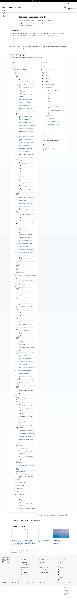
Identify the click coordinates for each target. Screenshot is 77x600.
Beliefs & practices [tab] (24, 520)
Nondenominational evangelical (25, 116)
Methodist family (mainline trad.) (25, 297)
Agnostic (47, 145)
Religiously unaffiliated (46, 133)
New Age (50, 115)
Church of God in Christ (23, 448)
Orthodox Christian (20, 485)
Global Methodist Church (24, 105)
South (42, 33)
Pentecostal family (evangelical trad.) (26, 157)
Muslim (47, 75)
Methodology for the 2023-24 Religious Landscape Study (30, 541)
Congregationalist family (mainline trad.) (27, 361)
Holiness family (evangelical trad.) (26, 222)
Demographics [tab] (15, 520)
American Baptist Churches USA (25, 290)
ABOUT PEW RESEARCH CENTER (7, 582)
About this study (29, 25)
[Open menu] (64, 7)
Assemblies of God (22, 160)
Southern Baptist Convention (24, 78)
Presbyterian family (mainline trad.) (26, 327)
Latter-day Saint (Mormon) (22, 482)
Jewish (47, 72)
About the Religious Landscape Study (44, 541)
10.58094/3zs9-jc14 (17, 552)
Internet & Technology (43, 567)
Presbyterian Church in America (25, 151)
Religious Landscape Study (14, 7)
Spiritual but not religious (53, 102)
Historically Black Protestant (22, 395)
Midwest (34, 33)
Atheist (47, 142)
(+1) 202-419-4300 (5, 562)
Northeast (38, 33)
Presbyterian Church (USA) (24, 330)
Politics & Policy (24, 559)
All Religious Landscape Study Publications (58, 541)
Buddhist (48, 78)
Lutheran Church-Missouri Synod (25, 139)
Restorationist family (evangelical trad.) (27, 197)
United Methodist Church (24, 300)
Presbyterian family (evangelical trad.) (26, 148)
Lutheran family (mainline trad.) (25, 317)
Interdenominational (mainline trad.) (26, 310)
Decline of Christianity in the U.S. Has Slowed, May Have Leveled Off (17, 542)
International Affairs (25, 562)
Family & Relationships (44, 559)
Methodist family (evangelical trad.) (26, 102)
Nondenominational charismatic (25, 122)
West (46, 33)
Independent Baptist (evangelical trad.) (27, 81)
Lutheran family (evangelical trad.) (26, 136)
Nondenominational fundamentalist (26, 119)
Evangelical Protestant (21, 71)
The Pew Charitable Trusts (63, 583)
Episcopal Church (22, 341)
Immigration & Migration (26, 564)
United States (58, 33)
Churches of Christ (22, 200)
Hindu (47, 81)
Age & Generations (25, 572)
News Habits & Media (43, 569)
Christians (14, 62)
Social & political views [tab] (35, 520)
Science (40, 564)
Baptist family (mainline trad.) (25, 287)
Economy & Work (42, 562)
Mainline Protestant (21, 284)
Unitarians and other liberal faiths (55, 90)
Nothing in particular (50, 148)
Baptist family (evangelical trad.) (25, 75)
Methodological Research (44, 572)
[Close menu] (68, 4)
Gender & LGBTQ (24, 574)
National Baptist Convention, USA (25, 405)
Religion (22, 569)
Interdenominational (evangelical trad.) (26, 125)
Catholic (18, 479)
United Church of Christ (23, 364)
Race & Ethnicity (24, 567)
